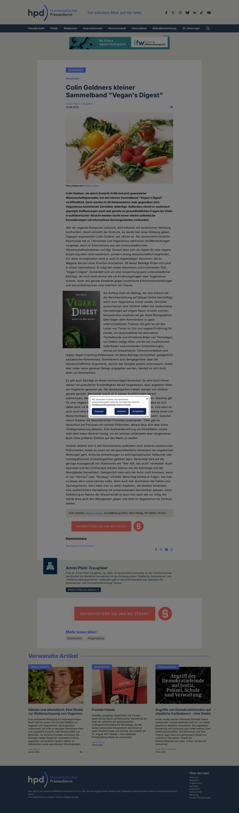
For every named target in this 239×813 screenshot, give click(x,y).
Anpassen (99, 411)
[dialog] (119, 406)
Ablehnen (121, 411)
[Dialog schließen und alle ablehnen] (147, 398)
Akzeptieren (137, 411)
